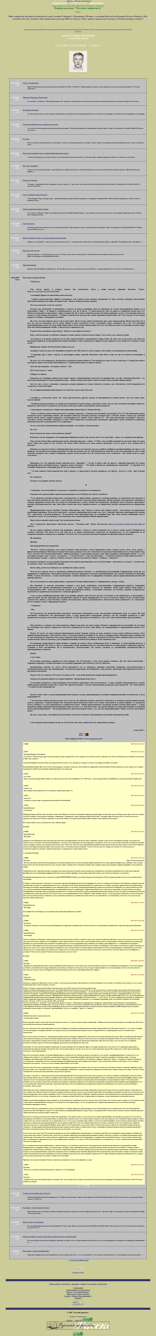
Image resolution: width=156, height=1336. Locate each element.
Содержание (59, 5)
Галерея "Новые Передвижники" (78, 1296)
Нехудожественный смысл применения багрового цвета (46, 153)
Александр (27, 923)
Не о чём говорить (30, 166)
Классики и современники (97, 29)
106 (87, 1260)
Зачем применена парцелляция (35, 209)
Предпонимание (29, 265)
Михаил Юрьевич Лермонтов (35, 98)
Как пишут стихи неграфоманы (36, 1251)
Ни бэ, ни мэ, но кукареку (33, 1222)
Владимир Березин (30, 110)
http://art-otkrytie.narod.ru (135, 860)
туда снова (27, 776)
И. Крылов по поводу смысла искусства (37, 1016)
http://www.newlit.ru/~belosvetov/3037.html (125, 524)
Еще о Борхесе (29, 224)
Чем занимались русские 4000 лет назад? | (61, 19)
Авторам (69, 5)
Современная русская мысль (78, 1290)
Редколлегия (54, 1284)
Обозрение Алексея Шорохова (56, 29)
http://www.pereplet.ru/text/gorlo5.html (43, 291)
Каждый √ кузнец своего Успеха (36, 1208)
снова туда (27, 798)
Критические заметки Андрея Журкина (119, 29)
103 (77, 1260)
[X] (87, 734)
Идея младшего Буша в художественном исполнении (44, 238)
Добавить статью (78, 1272)
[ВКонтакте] (80, 734)
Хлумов (26, 139)
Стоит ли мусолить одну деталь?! (36, 1193)
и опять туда (28, 788)
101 (71, 1260)
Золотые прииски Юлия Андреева (35, 29)
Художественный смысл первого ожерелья (40, 124)
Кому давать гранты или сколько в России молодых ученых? (112, 19)
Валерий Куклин (29, 808)
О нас (64, 5)
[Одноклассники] (83, 734)
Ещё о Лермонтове (30, 83)
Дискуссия (78, 31)
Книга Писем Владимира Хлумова (77, 29)
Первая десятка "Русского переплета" (78, 8)
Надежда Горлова (30, 180)
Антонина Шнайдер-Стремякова (34, 754)
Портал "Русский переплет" (78, 1292)
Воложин (27, 860)
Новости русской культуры (78, 1294)
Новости (74, 5)
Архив (83, 1284)
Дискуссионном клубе (93, 739)
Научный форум (100, 5)
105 (84, 1260)
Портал (54, 5)
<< (68, 1260)
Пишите (78, 1298)
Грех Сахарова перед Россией (35, 195)
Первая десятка (80, 5)
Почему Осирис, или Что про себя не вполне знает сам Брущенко (50, 1237)
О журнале (65, 1284)
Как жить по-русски (31, 251)
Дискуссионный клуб (90, 5)
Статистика (92, 1284)
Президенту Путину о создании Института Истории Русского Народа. (108, 16)
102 (74, 1260)
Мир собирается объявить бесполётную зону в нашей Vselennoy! (40, 16)
